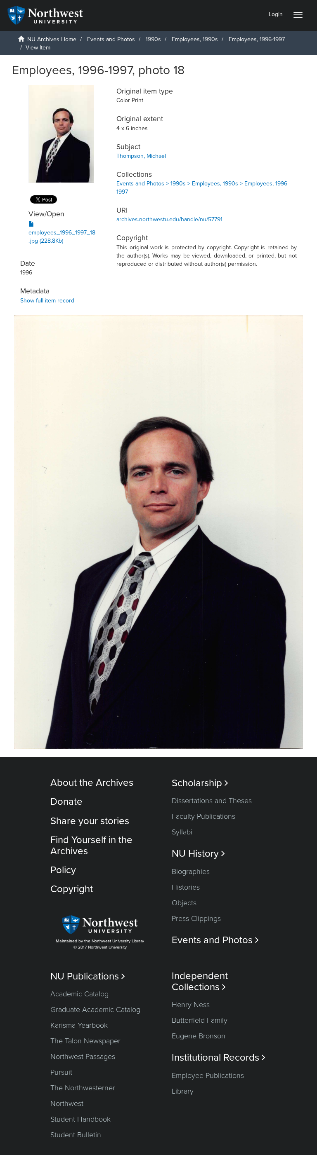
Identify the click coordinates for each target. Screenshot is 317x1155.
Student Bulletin (75, 1134)
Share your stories (89, 821)
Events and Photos (111, 39)
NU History (198, 854)
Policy (63, 870)
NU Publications (87, 976)
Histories (186, 887)
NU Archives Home (51, 39)
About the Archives (91, 783)
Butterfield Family (199, 1020)
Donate (66, 802)
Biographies (191, 871)
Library (183, 1091)
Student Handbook (80, 1119)
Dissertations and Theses (212, 800)
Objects (184, 902)
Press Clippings (196, 918)
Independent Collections (200, 981)
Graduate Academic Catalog (95, 1009)
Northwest (66, 1103)
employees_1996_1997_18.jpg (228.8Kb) (61, 236)
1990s (153, 39)
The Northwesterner (82, 1087)
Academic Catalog (79, 993)
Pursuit (61, 1072)
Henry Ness (191, 1004)
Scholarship (200, 783)
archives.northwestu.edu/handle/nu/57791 (169, 219)
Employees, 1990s (195, 39)
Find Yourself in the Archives (91, 845)
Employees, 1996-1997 (257, 39)
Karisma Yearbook (79, 1025)
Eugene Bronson (198, 1035)
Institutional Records (218, 1058)
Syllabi (182, 831)
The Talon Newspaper (85, 1040)
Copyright (71, 889)
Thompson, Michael (141, 155)
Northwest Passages (82, 1056)
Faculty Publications (203, 816)
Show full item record (47, 300)
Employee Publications (208, 1075)
